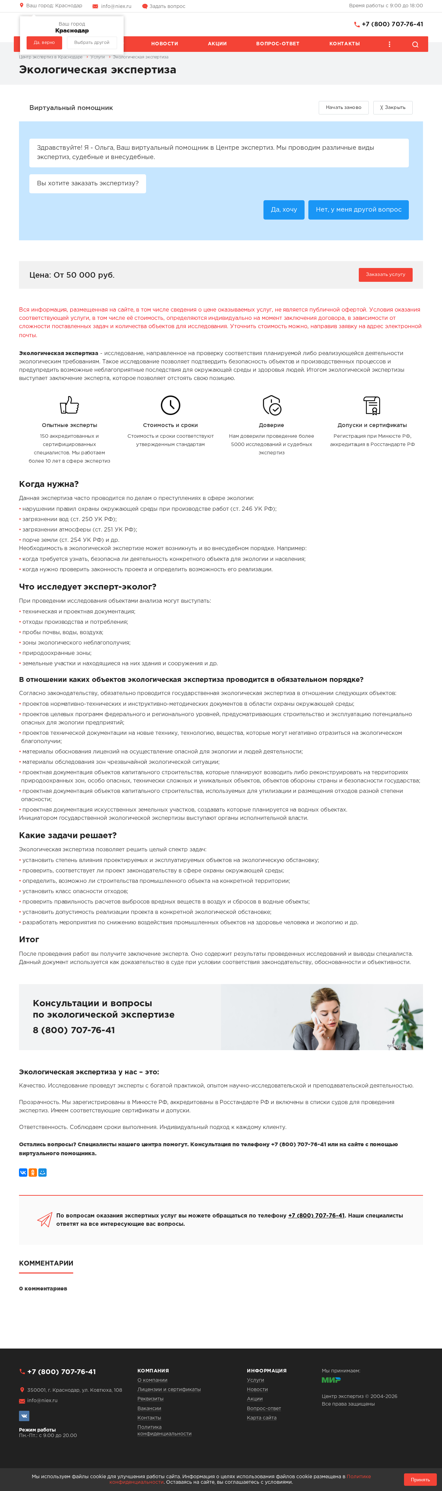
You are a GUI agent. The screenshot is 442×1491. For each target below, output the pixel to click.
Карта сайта (262, 1418)
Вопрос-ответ (277, 44)
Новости (164, 44)
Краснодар (54, 6)
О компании (152, 1380)
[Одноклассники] (33, 1172)
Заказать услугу (385, 274)
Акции (217, 44)
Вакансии (149, 1409)
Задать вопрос (167, 6)
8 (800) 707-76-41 (74, 1031)
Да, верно (44, 43)
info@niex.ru (116, 6)
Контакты (344, 44)
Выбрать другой (91, 43)
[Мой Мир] (42, 1172)
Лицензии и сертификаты (169, 1390)
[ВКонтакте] (23, 1172)
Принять (420, 1479)
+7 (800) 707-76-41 (392, 24)
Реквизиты (150, 1399)
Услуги (255, 1380)
